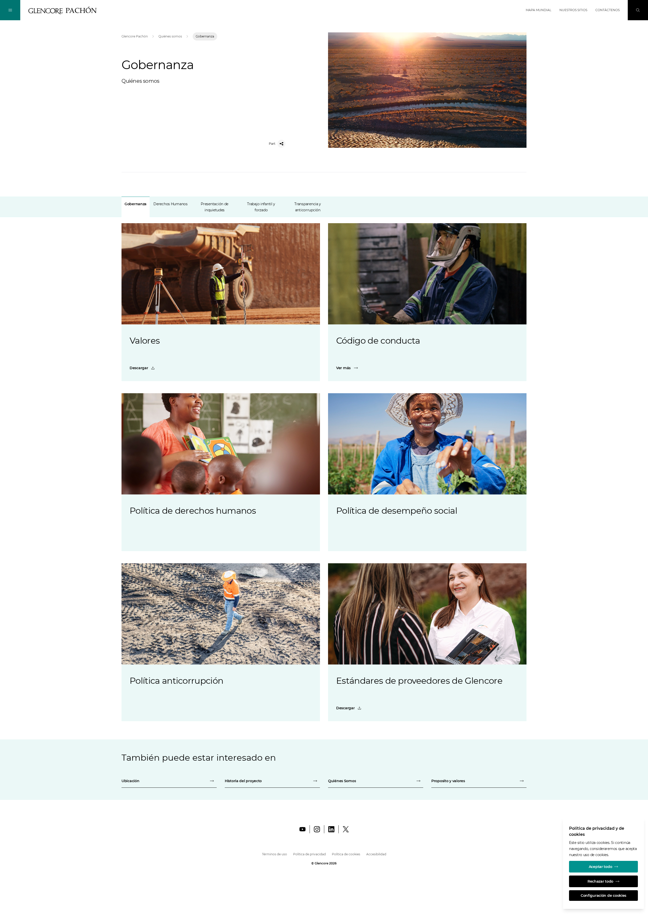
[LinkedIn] (331, 829)
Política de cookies (346, 854)
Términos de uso (274, 854)
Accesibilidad (376, 854)
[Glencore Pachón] (62, 10)
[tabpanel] (324, 465)
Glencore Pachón (135, 36)
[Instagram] (317, 829)
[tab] (136, 207)
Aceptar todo (600, 866)
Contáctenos (607, 10)
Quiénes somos (170, 36)
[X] (346, 829)
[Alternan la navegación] (10, 10)
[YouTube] (302, 829)
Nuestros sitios (573, 10)
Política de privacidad (309, 854)
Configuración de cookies (603, 895)
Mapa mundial (538, 10)
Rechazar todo (600, 881)
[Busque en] (638, 10)
